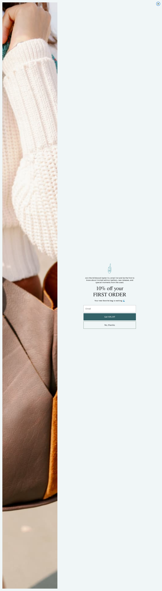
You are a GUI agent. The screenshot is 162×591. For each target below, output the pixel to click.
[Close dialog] (158, 4)
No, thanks (109, 325)
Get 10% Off (109, 317)
